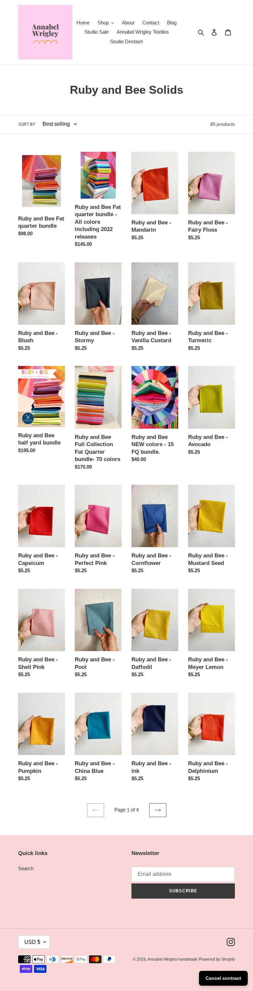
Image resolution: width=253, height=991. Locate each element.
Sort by (26, 124)
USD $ (32, 942)
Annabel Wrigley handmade (173, 959)
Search (26, 868)
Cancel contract (223, 978)
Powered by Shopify (217, 959)
